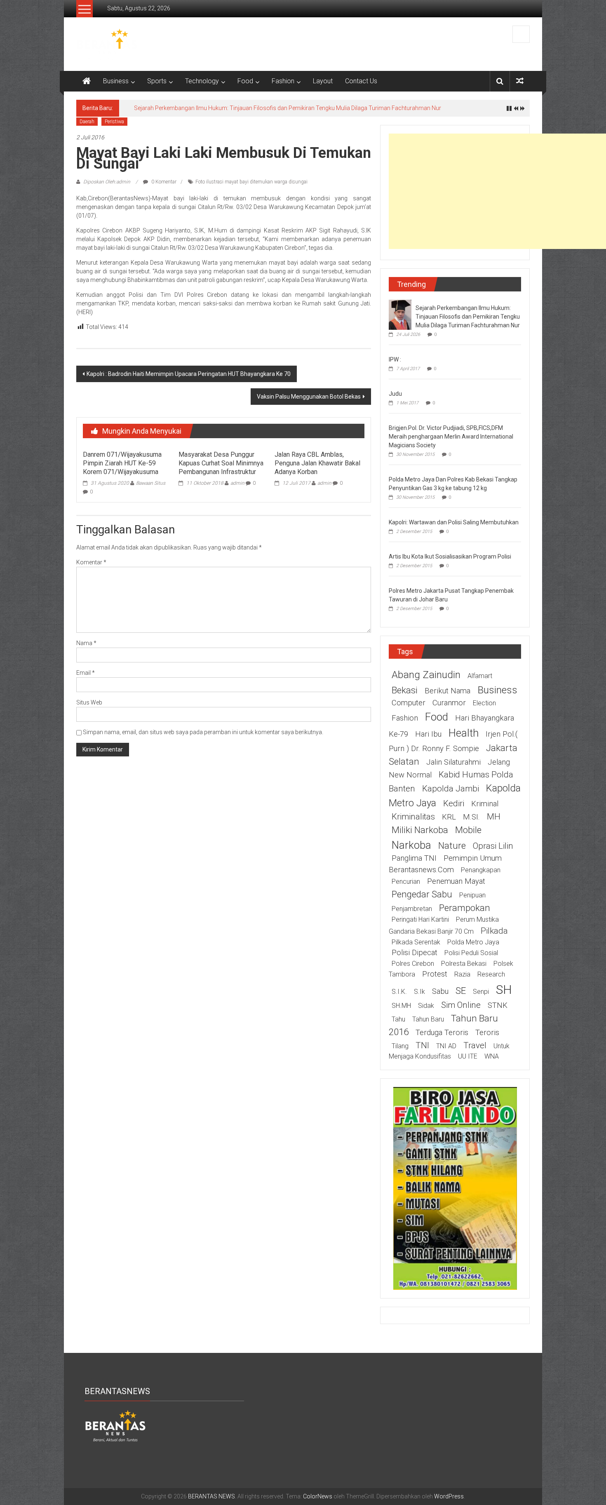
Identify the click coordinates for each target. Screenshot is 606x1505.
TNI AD (446, 1046)
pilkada (494, 931)
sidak (426, 1006)
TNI (422, 1045)
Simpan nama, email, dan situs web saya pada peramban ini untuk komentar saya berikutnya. (203, 732)
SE (461, 990)
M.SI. (471, 817)
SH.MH (401, 1006)
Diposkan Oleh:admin (107, 182)
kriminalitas (413, 817)
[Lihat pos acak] (520, 81)
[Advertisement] (497, 191)
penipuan (472, 895)
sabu (440, 991)
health (464, 733)
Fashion (283, 81)
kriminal (484, 803)
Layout (323, 81)
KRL (449, 817)
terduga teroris (442, 1032)
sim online (461, 1005)
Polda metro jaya (473, 942)
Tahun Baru (428, 1019)
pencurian (406, 881)
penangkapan (480, 870)
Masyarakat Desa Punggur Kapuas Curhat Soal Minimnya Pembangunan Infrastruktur (221, 463)
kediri (453, 803)
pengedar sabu (422, 894)
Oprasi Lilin (493, 846)
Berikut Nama (447, 690)
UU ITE (467, 1056)
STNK (497, 1005)
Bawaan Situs (150, 483)
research (491, 974)
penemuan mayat (456, 881)
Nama (86, 643)
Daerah (87, 121)
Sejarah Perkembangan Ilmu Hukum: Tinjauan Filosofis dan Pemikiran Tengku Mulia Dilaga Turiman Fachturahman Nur (287, 108)
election (484, 703)
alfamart (479, 676)
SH (504, 989)
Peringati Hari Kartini (420, 919)
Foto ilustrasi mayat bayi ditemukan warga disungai (251, 182)
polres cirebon (413, 963)
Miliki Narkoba (420, 829)
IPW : (395, 359)
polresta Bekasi (463, 963)
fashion (405, 718)
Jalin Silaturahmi (453, 762)
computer (408, 702)
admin (237, 483)
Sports (157, 81)
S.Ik (419, 992)
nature (452, 845)
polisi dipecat (414, 952)
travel (474, 1045)
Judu (395, 393)
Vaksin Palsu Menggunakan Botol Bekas (309, 396)
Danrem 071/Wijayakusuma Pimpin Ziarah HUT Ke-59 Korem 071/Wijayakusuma (122, 463)
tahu (398, 1019)
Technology (202, 81)
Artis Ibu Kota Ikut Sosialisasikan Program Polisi (450, 556)
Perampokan (464, 907)
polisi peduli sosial (471, 953)
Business (116, 81)
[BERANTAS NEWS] (86, 81)
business (497, 690)
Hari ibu (428, 734)
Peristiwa (114, 121)
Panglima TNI (414, 858)
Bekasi (405, 690)
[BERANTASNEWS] (115, 1425)
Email (85, 672)
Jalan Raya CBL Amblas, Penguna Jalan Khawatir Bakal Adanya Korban (317, 463)
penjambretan (412, 909)
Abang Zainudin (426, 675)
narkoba (411, 845)
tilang (400, 1046)
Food (245, 81)
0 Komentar (163, 182)
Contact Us (361, 81)
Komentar (91, 562)
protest (434, 974)
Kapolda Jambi (450, 789)
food (436, 717)
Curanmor (449, 702)
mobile (468, 829)
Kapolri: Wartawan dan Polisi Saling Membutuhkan (454, 522)
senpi (481, 992)
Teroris (487, 1032)
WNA (491, 1056)
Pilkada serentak (416, 942)
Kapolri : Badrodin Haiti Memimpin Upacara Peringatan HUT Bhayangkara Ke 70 (189, 374)
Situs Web (89, 702)
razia (462, 974)
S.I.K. (399, 992)
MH (493, 817)
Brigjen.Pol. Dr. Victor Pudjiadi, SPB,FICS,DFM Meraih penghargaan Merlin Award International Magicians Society (451, 436)
